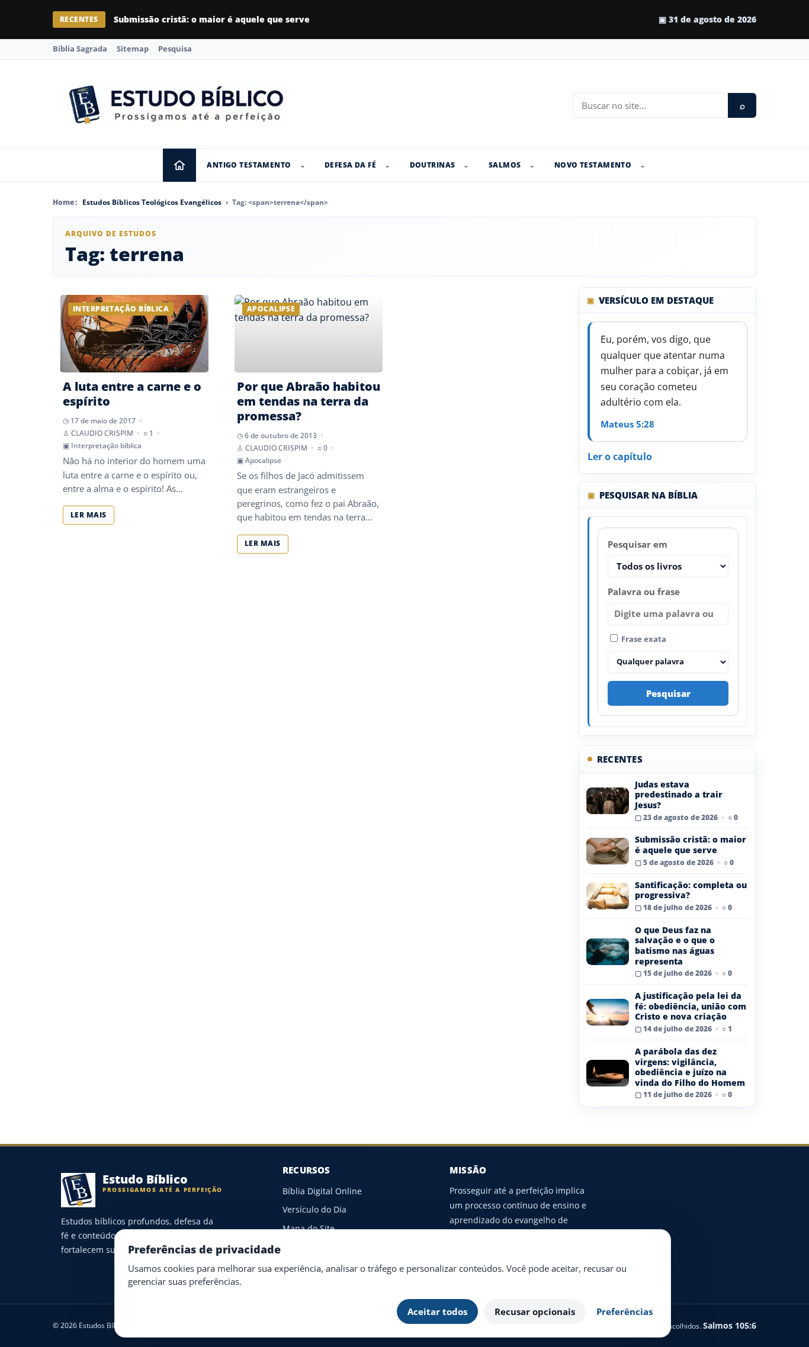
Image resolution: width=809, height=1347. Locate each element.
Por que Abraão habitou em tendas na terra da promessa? (308, 401)
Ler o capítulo (620, 456)
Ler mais (88, 515)
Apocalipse (263, 460)
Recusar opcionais (535, 1311)
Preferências (624, 1311)
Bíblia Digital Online (322, 1191)
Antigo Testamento (249, 165)
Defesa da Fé (350, 165)
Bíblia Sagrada (80, 48)
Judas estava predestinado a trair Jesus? (679, 795)
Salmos (505, 165)
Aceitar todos (437, 1311)
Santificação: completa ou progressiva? (691, 890)
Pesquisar (668, 693)
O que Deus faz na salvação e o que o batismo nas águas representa (675, 945)
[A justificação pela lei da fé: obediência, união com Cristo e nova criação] (607, 1012)
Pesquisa (175, 48)
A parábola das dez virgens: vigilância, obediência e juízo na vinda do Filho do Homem (690, 1067)
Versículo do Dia (314, 1209)
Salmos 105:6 (729, 1325)
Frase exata (642, 639)
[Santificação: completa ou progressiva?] (607, 896)
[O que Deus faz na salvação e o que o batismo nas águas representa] (607, 951)
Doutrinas (432, 165)
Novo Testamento (592, 165)
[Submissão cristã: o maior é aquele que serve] (607, 851)
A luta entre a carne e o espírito (132, 393)
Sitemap (133, 48)
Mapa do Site (308, 1228)
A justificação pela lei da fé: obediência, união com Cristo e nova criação (690, 1006)
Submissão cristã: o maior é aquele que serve (212, 19)
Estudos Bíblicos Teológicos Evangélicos (151, 202)
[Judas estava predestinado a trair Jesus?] (607, 800)
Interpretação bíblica (106, 446)
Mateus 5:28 (627, 424)
